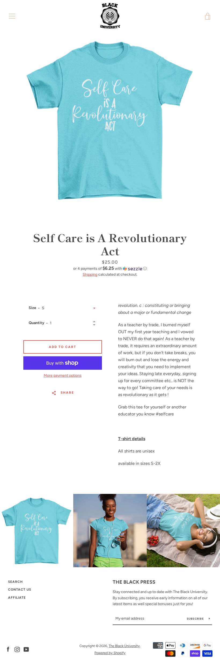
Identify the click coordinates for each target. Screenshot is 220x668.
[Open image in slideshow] (110, 119)
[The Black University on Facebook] (8, 649)
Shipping (90, 274)
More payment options (63, 375)
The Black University (124, 646)
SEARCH (15, 582)
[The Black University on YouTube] (26, 649)
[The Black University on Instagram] (17, 649)
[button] (110, 268)
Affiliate (17, 597)
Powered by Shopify (110, 653)
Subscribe (196, 618)
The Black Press (134, 582)
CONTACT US (19, 589)
